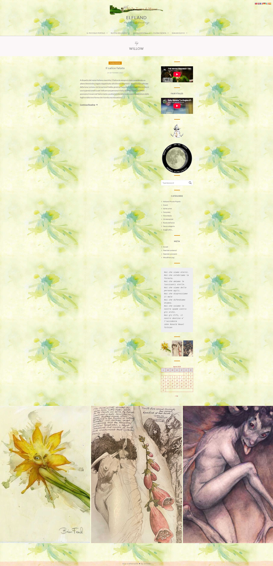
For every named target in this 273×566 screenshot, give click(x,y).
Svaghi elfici (178, 33)
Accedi (165, 247)
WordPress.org (168, 257)
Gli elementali (168, 219)
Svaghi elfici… (168, 230)
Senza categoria (169, 226)
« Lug (176, 396)
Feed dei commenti (170, 254)
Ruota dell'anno (169, 223)
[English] (259, 3)
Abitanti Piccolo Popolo (172, 201)
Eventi (165, 205)
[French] (261, 3)
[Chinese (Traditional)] (256, 3)
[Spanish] (270, 3)
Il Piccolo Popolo (96, 33)
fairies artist (167, 208)
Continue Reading (87, 105)
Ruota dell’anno (119, 33)
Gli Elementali (140, 33)
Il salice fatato (115, 68)
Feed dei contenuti (170, 250)
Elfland (136, 17)
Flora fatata (159, 33)
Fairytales (166, 212)
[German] (264, 3)
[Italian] (267, 3)
